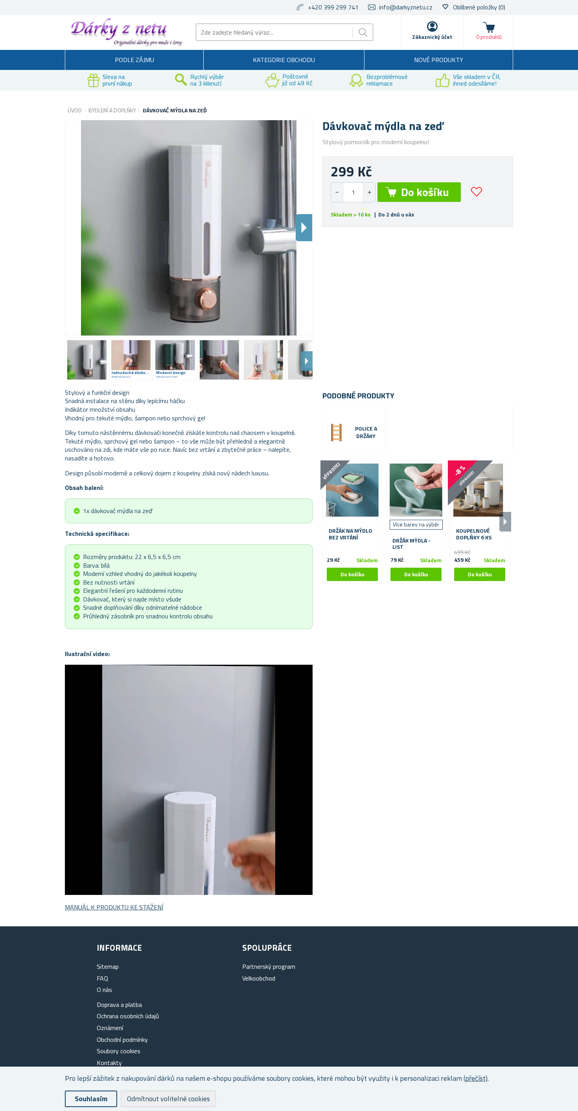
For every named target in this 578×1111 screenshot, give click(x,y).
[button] (369, 192)
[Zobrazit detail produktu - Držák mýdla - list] (416, 490)
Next (307, 361)
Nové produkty (438, 59)
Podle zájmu (134, 59)
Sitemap (108, 966)
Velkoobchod (258, 978)
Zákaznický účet (432, 37)
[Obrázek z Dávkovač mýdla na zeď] (87, 360)
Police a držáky (366, 432)
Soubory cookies (118, 1051)
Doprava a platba (119, 1004)
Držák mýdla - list (411, 544)
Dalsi (304, 227)
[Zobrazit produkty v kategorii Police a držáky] (336, 432)
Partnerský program (268, 966)
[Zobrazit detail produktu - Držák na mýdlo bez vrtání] (352, 490)
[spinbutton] (353, 192)
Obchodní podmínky (122, 1039)
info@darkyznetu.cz (406, 7)
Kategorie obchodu (284, 59)
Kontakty (109, 1062)
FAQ (102, 978)
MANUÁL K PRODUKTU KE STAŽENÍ (114, 907)
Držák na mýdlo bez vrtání (350, 534)
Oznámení (110, 1027)
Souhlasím (91, 1098)
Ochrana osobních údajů (128, 1016)
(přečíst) (476, 1078)
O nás (104, 989)
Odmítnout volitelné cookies (168, 1098)
